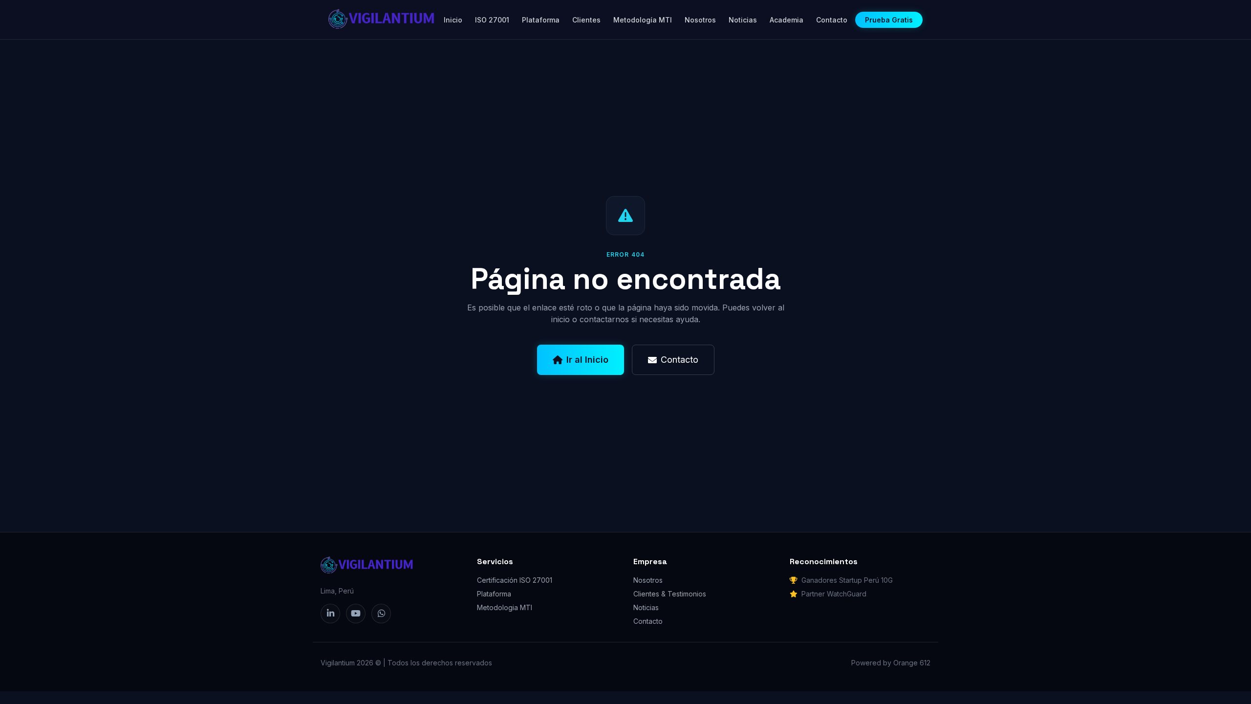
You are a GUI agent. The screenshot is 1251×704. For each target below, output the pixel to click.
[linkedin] (330, 613)
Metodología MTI (642, 20)
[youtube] (356, 613)
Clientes (586, 20)
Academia (786, 20)
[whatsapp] (381, 613)
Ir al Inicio (587, 359)
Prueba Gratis (889, 20)
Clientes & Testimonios (669, 594)
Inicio (453, 20)
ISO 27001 (492, 20)
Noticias (743, 20)
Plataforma (541, 20)
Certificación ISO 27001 (514, 580)
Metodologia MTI (504, 607)
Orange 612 (911, 663)
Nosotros (700, 20)
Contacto (831, 20)
